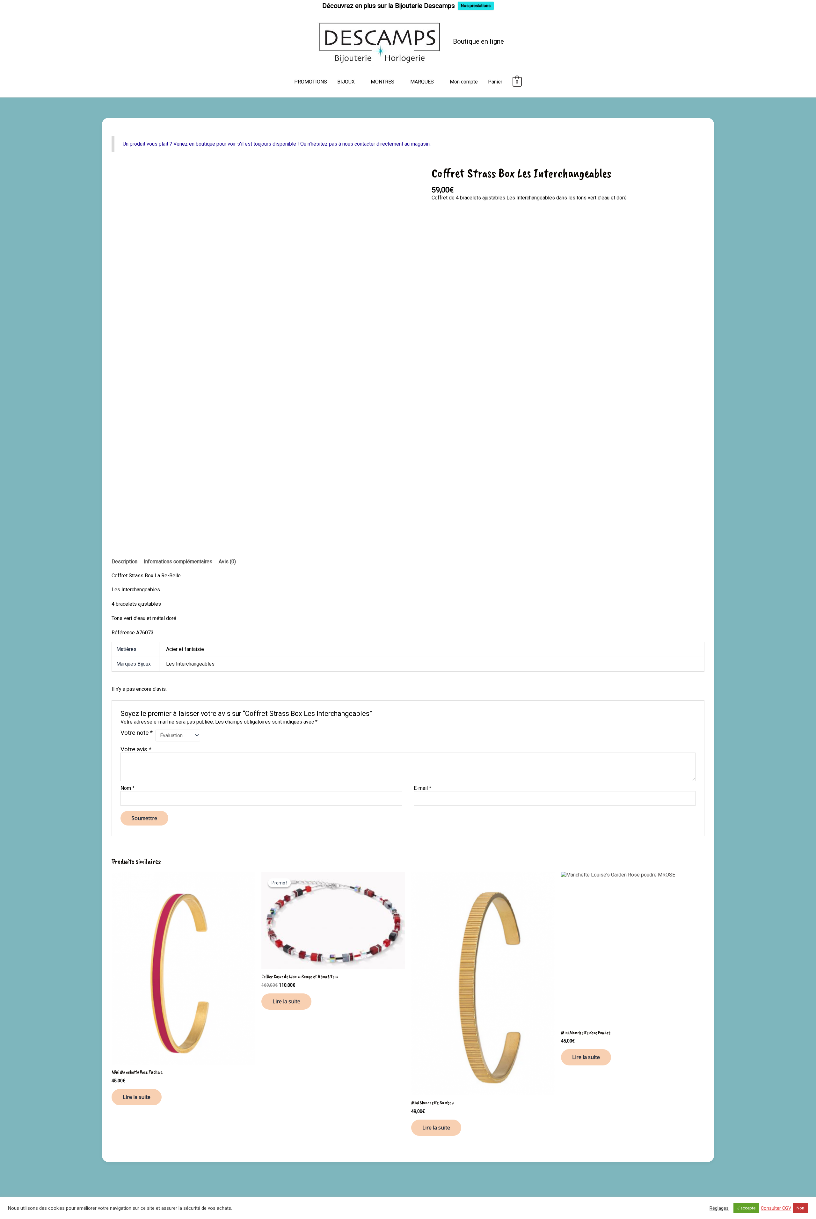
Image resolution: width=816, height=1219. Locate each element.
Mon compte (464, 82)
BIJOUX (346, 82)
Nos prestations (476, 5)
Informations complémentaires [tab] (178, 562)
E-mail (422, 788)
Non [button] (800, 1208)
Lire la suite (136, 1096)
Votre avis (135, 749)
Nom (127, 788)
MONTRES (382, 82)
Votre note (136, 733)
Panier (495, 82)
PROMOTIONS (310, 82)
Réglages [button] (719, 1208)
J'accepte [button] (746, 1208)
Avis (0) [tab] (227, 562)
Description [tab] (124, 562)
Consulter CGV (776, 1208)
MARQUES (422, 82)
